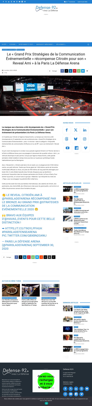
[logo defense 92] (46, 8)
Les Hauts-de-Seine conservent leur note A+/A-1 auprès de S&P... (81, 311)
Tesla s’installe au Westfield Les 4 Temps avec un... (81, 231)
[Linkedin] (8, 1)
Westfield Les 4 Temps (80, 228)
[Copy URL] (53, 257)
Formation (77, 216)
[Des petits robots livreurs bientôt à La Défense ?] (68, 319)
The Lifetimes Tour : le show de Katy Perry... (81, 330)
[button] (88, 44)
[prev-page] (64, 238)
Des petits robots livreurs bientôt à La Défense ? (80, 321)
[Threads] (11, 1)
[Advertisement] (46, 27)
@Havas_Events (16, 219)
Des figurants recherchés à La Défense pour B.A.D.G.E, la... (81, 201)
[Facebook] (3, 1)
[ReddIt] (41, 257)
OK (46, 403)
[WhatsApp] (79, 71)
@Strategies (49, 202)
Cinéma (76, 196)
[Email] (45, 257)
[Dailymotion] (22, 1)
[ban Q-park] (46, 381)
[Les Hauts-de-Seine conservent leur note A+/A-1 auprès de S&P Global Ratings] (68, 308)
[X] (66, 71)
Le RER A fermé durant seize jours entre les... (81, 211)
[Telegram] (83, 71)
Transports (77, 186)
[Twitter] (6, 1)
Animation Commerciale (9, 49)
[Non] (90, 401)
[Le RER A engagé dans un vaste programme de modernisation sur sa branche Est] (68, 189)
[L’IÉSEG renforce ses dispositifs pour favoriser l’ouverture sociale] (68, 218)
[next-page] (67, 238)
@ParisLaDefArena (16, 198)
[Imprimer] (49, 257)
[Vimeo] (25, 1)
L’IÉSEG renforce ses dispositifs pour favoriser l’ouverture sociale (81, 221)
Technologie (77, 317)
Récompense (20, 49)
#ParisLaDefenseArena (19, 232)
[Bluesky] (14, 1)
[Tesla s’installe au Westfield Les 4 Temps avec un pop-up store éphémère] (68, 230)
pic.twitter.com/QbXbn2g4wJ (24, 235)
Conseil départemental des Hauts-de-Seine (81, 307)
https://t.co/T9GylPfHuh (23, 228)
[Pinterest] (74, 71)
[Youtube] (19, 1)
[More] (87, 71)
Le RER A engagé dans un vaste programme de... (81, 190)
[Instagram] (16, 1)
